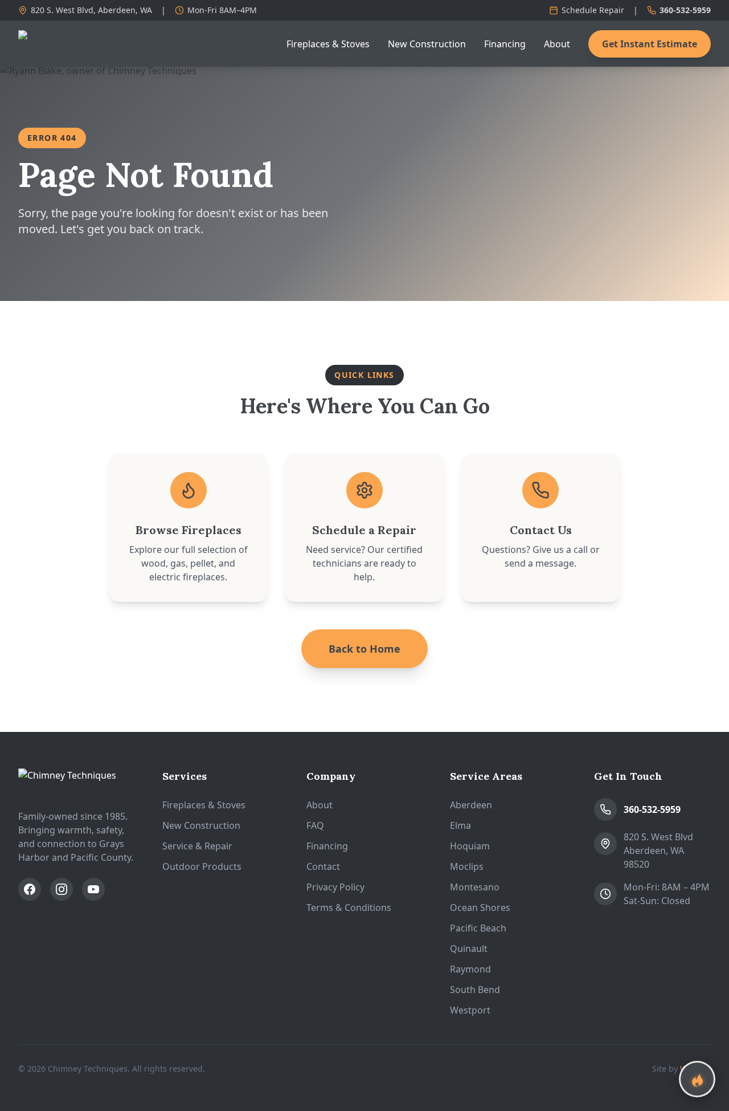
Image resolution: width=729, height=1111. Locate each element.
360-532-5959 (685, 10)
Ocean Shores (480, 907)
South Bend (475, 989)
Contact (323, 866)
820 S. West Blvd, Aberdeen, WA (91, 10)
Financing (505, 44)
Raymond (470, 969)
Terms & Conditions (348, 907)
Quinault (469, 948)
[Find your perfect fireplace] (697, 1079)
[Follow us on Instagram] (61, 889)
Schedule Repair (593, 10)
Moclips (467, 866)
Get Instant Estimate (649, 44)
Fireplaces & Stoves (328, 44)
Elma (460, 825)
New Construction (427, 44)
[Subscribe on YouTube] (93, 889)
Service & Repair (197, 846)
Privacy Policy (335, 887)
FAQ (315, 825)
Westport (470, 1010)
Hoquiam (470, 846)
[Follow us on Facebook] (29, 889)
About (557, 44)
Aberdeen (471, 805)
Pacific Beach (478, 928)
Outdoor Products (201, 866)
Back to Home (364, 649)
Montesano (474, 887)
